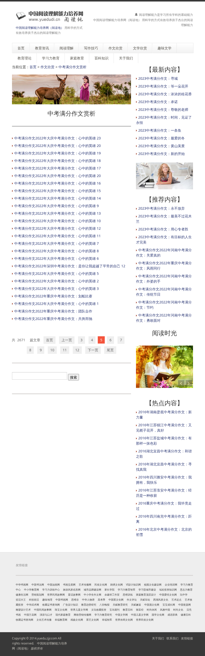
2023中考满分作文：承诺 (158, 101)
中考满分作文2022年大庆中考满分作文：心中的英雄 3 (56, 288)
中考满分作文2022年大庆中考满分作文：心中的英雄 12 (57, 228)
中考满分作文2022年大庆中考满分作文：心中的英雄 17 (57, 168)
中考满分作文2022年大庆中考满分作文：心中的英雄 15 (57, 190)
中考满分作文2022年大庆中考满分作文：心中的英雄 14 (57, 198)
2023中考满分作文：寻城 (158, 78)
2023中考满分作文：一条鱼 (159, 130)
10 (52, 350)
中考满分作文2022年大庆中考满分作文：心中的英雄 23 (57, 138)
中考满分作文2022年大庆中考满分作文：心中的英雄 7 (56, 243)
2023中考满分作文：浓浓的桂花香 (165, 94)
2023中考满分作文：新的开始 (161, 153)
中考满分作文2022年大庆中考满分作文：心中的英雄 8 (56, 251)
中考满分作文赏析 (72, 66)
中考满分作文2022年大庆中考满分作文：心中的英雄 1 (56, 303)
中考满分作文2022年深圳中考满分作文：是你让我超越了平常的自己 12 (69, 266)
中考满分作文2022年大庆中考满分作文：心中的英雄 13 (57, 213)
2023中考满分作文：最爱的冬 (161, 138)
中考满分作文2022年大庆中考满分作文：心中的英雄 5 (56, 273)
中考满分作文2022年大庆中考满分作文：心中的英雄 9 (56, 205)
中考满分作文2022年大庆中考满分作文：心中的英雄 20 (57, 145)
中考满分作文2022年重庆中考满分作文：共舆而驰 (53, 318)
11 (65, 350)
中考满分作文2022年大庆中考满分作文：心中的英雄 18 (57, 160)
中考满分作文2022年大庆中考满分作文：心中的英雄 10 (57, 220)
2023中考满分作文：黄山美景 (161, 145)
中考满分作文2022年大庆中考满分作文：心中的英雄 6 (56, 258)
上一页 (67, 340)
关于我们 (158, 638)
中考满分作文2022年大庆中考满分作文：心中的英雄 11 (57, 235)
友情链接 (187, 638)
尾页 (110, 350)
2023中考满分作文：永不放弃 (161, 208)
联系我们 (172, 638)
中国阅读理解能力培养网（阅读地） (40, 28)
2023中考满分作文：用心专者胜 (163, 229)
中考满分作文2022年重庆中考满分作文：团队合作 (53, 311)
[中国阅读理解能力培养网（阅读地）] (48, 16)
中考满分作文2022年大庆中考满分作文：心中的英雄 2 (56, 281)
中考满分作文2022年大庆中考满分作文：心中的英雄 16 (57, 183)
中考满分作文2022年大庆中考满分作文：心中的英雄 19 (57, 153)
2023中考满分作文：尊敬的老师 (163, 109)
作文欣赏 (47, 66)
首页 (33, 66)
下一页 (93, 350)
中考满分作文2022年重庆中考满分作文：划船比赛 (53, 296)
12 (77, 350)
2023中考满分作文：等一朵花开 (163, 86)
